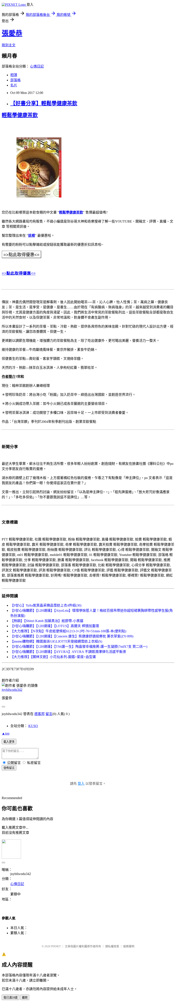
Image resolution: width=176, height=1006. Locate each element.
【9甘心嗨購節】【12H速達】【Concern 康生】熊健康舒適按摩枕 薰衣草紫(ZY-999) (71, 636)
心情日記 (37, 66)
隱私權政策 (112, 946)
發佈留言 (9, 768)
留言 (49, 714)
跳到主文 (8, 45)
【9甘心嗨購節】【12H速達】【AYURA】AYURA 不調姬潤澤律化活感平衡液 (68, 652)
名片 (13, 85)
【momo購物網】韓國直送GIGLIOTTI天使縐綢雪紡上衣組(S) (56, 641)
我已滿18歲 (10, 997)
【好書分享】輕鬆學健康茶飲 (43, 103)
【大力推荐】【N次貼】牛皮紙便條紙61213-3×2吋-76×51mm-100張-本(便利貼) (68, 631)
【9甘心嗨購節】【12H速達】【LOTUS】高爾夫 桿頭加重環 (54, 626)
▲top (5, 733)
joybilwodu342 (12, 689)
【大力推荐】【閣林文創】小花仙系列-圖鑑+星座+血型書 (53, 657)
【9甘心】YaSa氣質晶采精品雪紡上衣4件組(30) (45, 605)
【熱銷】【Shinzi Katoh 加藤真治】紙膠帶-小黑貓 (46, 621)
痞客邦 (39, 714)
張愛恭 (12, 33)
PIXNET (56, 946)
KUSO (33, 726)
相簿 (13, 75)
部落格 (15, 80)
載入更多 (9, 741)
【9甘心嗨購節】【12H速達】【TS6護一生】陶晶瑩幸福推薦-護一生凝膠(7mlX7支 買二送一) (78, 646)
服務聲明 (128, 946)
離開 (24, 997)
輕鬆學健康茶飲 (71, 212)
